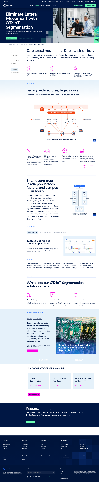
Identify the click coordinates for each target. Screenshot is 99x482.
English (92, 1)
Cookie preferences (64, 478)
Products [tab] (37, 5)
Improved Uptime (32, 232)
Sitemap (62, 468)
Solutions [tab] (42, 5)
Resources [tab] (48, 5)
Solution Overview (16, 58)
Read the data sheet (57, 385)
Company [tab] (54, 5)
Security (62, 476)
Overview (15, 52)
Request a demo (91, 5)
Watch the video (32, 351)
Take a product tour (78, 5)
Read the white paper (80, 385)
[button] (61, 121)
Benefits (14, 63)
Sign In (86, 1)
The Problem (15, 55)
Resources (15, 69)
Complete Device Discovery (60, 232)
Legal (61, 473)
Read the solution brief (35, 385)
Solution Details (16, 60)
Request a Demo (16, 72)
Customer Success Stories (16, 66)
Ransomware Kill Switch (45, 232)
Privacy (61, 471)
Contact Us (79, 1)
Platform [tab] (31, 5)
